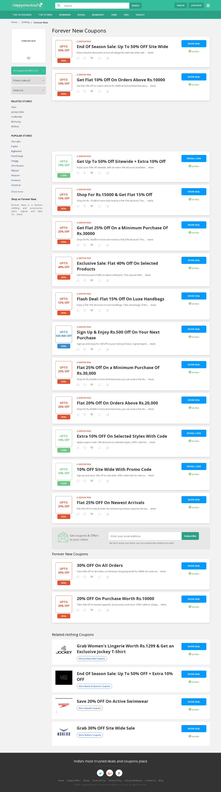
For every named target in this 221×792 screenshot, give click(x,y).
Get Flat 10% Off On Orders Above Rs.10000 (121, 79)
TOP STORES (45, 14)
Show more (17, 191)
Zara (13, 107)
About (86, 780)
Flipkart (15, 170)
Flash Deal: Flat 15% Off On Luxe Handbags (120, 299)
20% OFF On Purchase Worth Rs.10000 (115, 598)
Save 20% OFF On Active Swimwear (112, 701)
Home (61, 780)
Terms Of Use (99, 780)
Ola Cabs (16, 141)
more (19, 214)
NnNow (15, 126)
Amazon (15, 175)
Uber (114, 14)
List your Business (133, 780)
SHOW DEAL (194, 43)
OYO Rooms (17, 165)
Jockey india (17, 111)
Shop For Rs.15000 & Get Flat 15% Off (114, 194)
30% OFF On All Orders (100, 565)
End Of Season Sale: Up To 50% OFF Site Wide (122, 46)
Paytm (14, 146)
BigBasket (98, 14)
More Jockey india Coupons (92, 658)
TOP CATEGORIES (22, 14)
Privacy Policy (115, 780)
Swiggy (140, 14)
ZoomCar (16, 185)
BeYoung (16, 121)
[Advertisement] (131, 124)
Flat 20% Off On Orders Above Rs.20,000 (117, 403)
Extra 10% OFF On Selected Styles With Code (122, 436)
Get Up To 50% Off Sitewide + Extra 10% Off (121, 161)
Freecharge (17, 156)
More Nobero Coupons (90, 735)
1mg (126, 14)
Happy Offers (73, 780)
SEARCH (135, 5)
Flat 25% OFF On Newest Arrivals (110, 502)
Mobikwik (65, 14)
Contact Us (150, 780)
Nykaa (81, 14)
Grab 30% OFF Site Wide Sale (106, 728)
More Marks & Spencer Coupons (94, 686)
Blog (161, 780)
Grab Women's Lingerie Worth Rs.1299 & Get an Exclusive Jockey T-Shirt (125, 648)
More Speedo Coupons (90, 708)
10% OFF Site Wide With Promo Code (114, 469)
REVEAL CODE (194, 158)
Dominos (16, 180)
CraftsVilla (16, 116)
